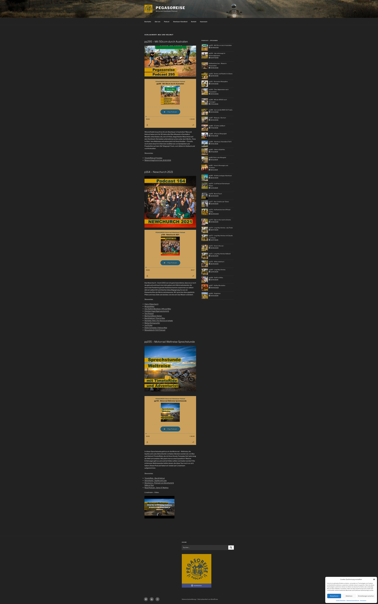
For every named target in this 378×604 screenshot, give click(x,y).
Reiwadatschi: (150, 330)
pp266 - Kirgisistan (215, 293)
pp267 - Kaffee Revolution (217, 285)
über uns (157, 21)
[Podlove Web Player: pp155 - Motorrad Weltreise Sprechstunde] (170, 420)
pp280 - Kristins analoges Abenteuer (220, 175)
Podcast (166, 21)
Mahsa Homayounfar (152, 323)
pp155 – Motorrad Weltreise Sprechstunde (169, 341)
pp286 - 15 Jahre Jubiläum (217, 126)
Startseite (147, 21)
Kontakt (193, 21)
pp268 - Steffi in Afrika (216, 277)
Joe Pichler (148, 325)
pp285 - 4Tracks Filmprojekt (218, 133)
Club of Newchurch (151, 304)
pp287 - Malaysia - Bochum (217, 118)
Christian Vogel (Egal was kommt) (157, 311)
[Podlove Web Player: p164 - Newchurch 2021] (170, 254)
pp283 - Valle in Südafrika (217, 149)
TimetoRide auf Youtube (153, 158)
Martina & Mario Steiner (153, 316)
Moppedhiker (149, 306)
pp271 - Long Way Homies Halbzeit (220, 253)
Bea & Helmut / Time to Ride (155, 318)
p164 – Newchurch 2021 (158, 171)
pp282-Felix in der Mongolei (217, 157)
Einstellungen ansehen (366, 596)
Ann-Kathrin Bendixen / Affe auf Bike (158, 309)
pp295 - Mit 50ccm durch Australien (220, 45)
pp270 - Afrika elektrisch (216, 261)
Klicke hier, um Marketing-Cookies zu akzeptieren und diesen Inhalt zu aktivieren (159, 507)
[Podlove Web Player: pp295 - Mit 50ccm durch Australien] (170, 103)
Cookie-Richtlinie (341, 600)
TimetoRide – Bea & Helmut (155, 478)
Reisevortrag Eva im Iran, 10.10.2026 (158, 160)
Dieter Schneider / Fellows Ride (156, 328)
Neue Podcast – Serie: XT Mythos (156, 488)
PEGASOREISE (170, 8)
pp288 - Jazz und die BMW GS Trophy (220, 110)
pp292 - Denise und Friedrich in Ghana (220, 73)
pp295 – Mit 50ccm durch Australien (166, 41)
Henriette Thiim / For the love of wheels (159, 321)
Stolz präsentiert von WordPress (207, 599)
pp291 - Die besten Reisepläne (218, 81)
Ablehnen (349, 596)
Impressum (363, 600)
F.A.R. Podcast (160, 330)
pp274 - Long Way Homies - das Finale (221, 228)
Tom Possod (149, 313)
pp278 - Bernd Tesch (215, 193)
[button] (374, 579)
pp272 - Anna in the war (216, 246)
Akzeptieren (334, 596)
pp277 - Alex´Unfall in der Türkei (219, 201)
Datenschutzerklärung (352, 600)
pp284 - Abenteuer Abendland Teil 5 (220, 141)
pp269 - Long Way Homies (217, 269)
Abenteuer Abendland (180, 21)
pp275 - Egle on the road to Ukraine (220, 220)
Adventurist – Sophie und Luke (156, 481)
